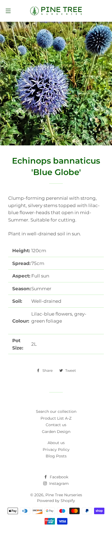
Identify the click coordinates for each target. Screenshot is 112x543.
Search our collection (56, 411)
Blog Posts (56, 456)
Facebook (58, 477)
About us (56, 443)
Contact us (56, 425)
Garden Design (56, 431)
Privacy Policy (56, 449)
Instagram (58, 483)
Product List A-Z (56, 418)
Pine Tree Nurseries (63, 495)
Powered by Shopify (56, 500)
